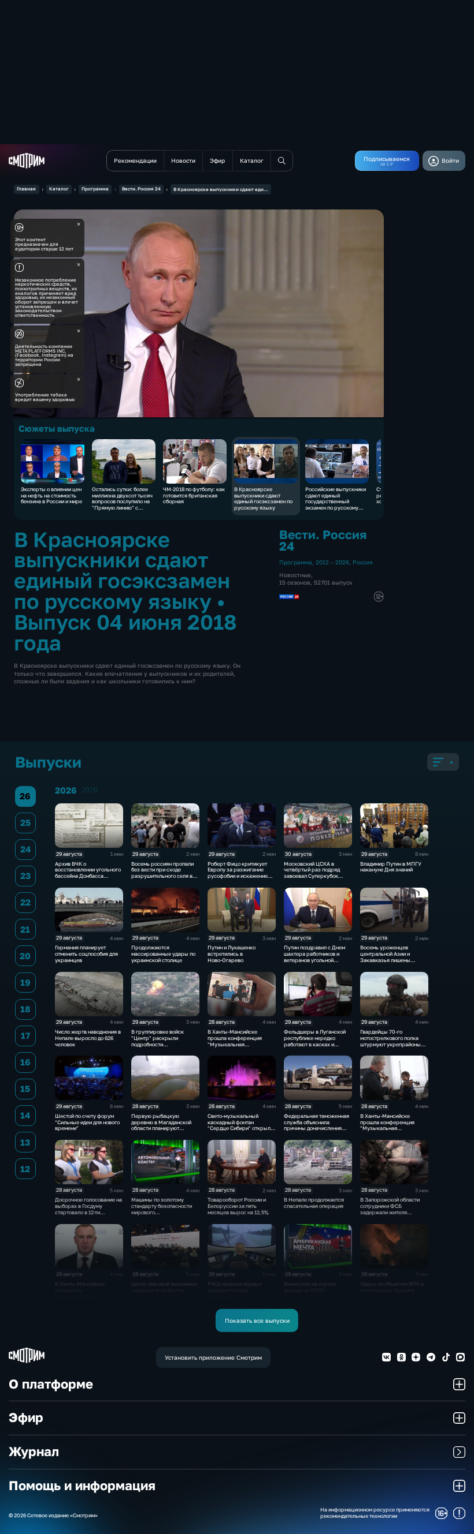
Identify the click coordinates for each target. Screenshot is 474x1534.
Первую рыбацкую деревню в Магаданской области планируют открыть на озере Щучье (162, 1125)
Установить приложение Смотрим (213, 1357)
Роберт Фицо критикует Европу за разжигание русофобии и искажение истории (238, 872)
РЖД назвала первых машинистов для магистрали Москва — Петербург (235, 1293)
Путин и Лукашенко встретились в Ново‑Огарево (231, 953)
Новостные (295, 574)
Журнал (34, 1451)
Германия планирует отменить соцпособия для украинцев (86, 953)
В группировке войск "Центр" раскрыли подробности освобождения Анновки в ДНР (162, 1044)
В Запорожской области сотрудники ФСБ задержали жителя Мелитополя (390, 1208)
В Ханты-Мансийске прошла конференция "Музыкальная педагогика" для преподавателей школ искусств (235, 1047)
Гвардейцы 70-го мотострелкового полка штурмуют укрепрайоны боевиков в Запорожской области (391, 1044)
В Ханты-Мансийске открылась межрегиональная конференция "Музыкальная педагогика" (80, 1299)
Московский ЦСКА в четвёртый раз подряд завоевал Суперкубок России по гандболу (312, 872)
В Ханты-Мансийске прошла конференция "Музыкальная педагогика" (387, 1125)
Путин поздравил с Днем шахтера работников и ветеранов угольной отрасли (314, 956)
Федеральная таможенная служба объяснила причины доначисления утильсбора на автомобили (317, 1125)
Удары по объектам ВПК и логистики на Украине (392, 1287)
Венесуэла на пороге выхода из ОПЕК (310, 1287)
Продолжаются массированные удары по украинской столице (163, 953)
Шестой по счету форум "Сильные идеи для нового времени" (87, 1122)
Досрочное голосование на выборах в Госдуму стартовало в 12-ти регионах (88, 1208)
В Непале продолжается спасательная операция (314, 1202)
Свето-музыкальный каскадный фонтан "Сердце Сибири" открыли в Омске (240, 1125)
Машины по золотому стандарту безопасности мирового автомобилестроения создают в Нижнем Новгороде (161, 1215)
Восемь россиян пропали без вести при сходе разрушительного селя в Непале (162, 872)
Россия (363, 562)
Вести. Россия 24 (141, 189)
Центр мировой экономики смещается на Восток (164, 1287)
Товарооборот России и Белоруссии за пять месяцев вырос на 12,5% (238, 1205)
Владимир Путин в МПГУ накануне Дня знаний (390, 866)
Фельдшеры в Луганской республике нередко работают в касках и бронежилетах (315, 1040)
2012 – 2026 (332, 562)
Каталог (59, 189)
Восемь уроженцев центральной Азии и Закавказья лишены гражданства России (386, 956)
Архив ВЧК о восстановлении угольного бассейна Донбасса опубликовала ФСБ (88, 872)
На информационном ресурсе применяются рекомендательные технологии (374, 1513)
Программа (95, 189)
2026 (90, 790)
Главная (26, 189)
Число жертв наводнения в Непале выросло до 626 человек (88, 1037)
